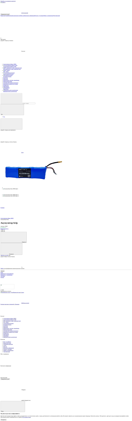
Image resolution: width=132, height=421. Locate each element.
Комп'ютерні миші (7, 329)
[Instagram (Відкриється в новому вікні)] (11, 26)
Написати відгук (4, 228)
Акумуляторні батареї (8, 323)
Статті (19, 15)
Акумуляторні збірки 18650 (9, 318)
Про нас (22, 15)
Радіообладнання (7, 324)
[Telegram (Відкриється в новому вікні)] (52, 26)
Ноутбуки (5, 326)
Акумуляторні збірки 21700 (9, 319)
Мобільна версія (25, 303)
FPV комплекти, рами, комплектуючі (12, 321)
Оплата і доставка (39, 15)
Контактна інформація (29, 15)
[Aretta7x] (7, 288)
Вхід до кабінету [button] (7, 341)
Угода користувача (26, 417)
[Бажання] (66, 136)
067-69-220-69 (24, 13)
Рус (4, 116)
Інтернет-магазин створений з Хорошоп (10, 304)
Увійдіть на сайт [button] (4, 255)
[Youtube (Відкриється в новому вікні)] (114, 26)
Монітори (5, 327)
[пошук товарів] (11, 98)
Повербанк (5, 335)
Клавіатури (6, 333)
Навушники (6, 334)
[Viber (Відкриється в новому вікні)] (31, 26)
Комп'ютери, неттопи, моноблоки (11, 328)
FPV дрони (6, 322)
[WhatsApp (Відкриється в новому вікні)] (93, 26)
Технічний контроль (13, 15)
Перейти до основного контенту (8, 1)
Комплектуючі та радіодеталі (10, 337)
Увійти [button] (2, 268)
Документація (56, 15)
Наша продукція (4, 15)
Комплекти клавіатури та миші (10, 332)
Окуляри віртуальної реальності (10, 330)
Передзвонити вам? (5, 14)
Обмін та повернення (48, 15)
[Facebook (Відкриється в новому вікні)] (72, 26)
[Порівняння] (11, 124)
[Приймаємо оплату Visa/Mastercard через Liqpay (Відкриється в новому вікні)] (12, 292)
